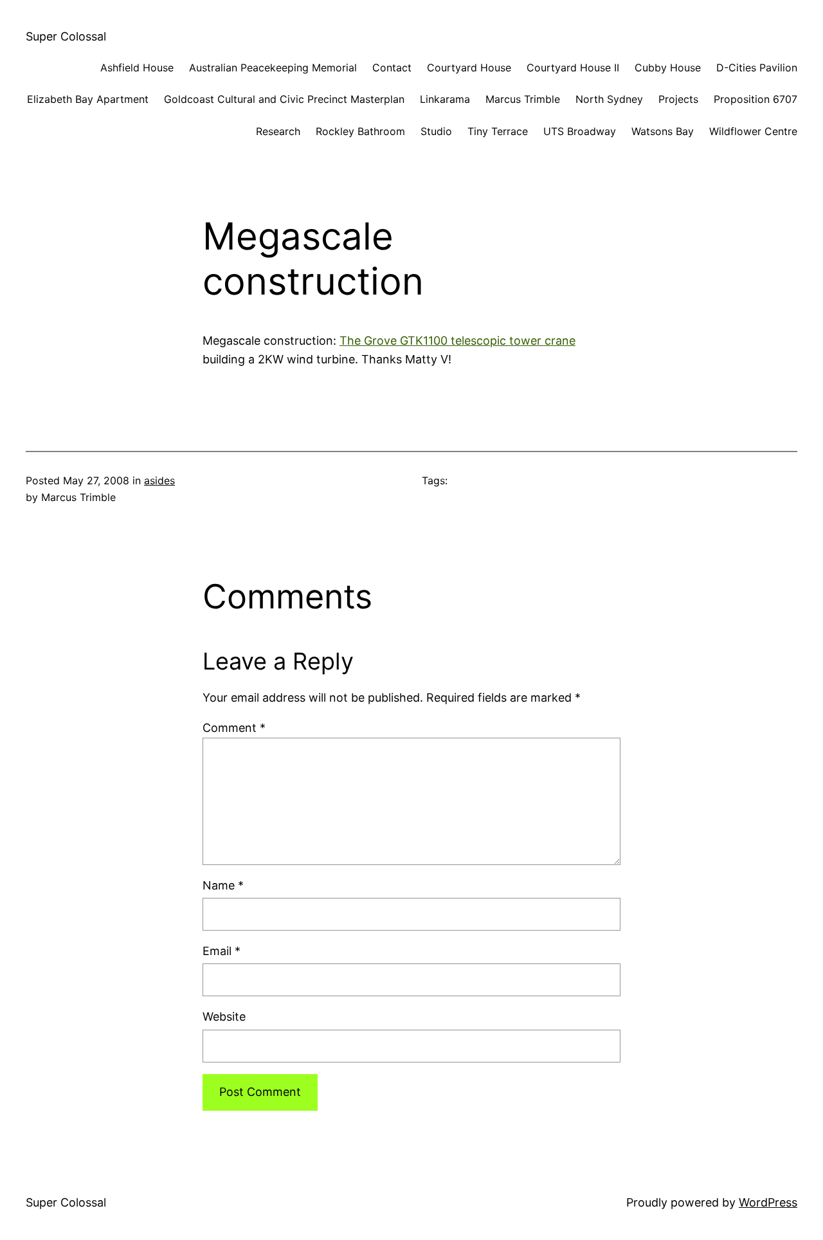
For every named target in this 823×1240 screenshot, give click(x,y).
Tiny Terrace (497, 131)
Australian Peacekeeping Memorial (273, 67)
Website (224, 1016)
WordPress (768, 1202)
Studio (436, 131)
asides (159, 480)
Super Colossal (66, 36)
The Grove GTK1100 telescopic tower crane (457, 340)
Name (223, 885)
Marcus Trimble (522, 99)
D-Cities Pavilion (756, 67)
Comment (234, 727)
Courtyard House (469, 67)
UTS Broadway (579, 131)
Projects (678, 99)
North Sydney (609, 99)
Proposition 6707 (755, 99)
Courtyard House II (573, 67)
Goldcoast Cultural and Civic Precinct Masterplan (284, 99)
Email (221, 951)
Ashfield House (137, 67)
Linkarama (445, 99)
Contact (392, 67)
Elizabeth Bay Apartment (88, 99)
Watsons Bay (662, 131)
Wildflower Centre (753, 131)
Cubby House (668, 67)
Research (278, 131)
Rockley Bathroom (360, 131)
